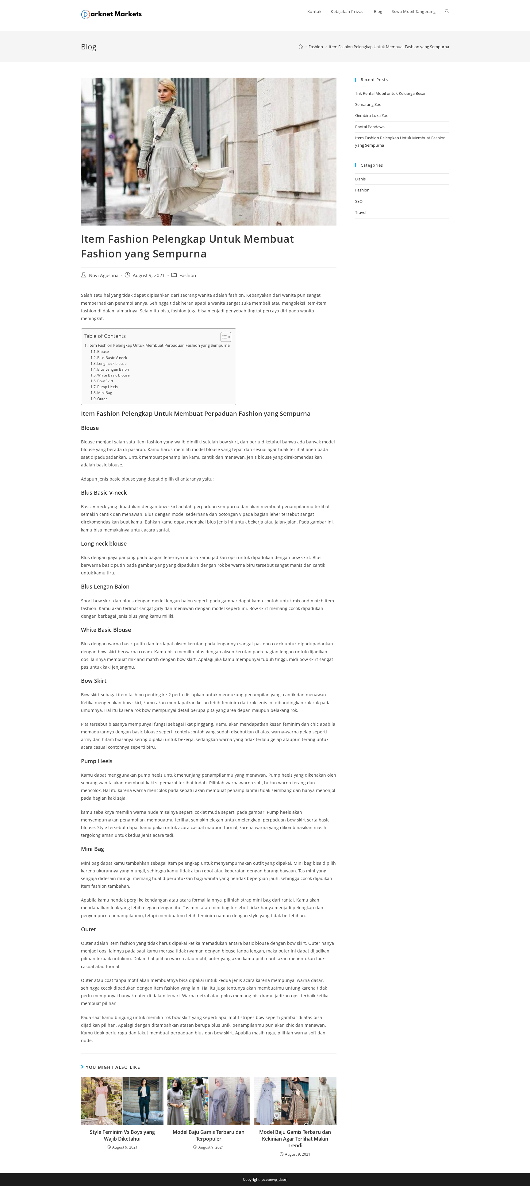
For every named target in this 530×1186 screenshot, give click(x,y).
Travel (360, 212)
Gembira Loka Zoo (372, 115)
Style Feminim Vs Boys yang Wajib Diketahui (122, 1135)
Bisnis (360, 179)
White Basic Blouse (113, 375)
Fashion (187, 275)
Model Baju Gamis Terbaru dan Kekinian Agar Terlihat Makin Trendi (295, 1139)
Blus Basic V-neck (112, 357)
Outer (102, 398)
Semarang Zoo (368, 104)
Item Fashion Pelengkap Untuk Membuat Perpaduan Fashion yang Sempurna (159, 345)
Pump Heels (107, 386)
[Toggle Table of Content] (223, 337)
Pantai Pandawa (370, 126)
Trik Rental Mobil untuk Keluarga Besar (390, 93)
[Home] (301, 46)
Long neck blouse (112, 363)
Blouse (103, 351)
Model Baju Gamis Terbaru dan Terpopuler (208, 1135)
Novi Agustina (103, 275)
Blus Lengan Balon (113, 369)
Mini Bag (104, 392)
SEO (359, 201)
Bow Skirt (105, 381)
